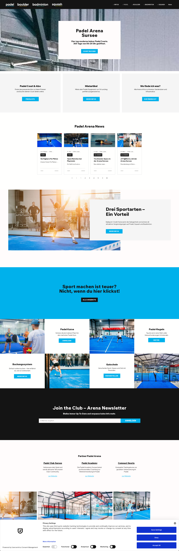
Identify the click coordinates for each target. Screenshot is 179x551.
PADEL (43, 155)
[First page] (72, 178)
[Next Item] (146, 508)
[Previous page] (76, 178)
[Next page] (102, 178)
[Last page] (107, 178)
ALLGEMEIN (98, 155)
